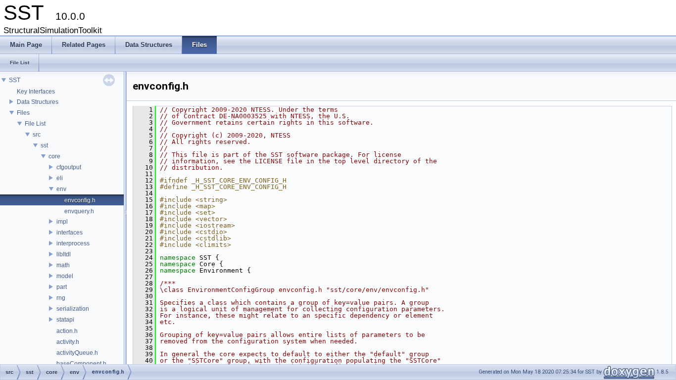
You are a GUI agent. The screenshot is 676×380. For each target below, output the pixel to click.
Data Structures (37, 101)
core (54, 156)
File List (35, 123)
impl (62, 221)
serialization (72, 308)
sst (44, 145)
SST (14, 80)
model (64, 276)
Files (23, 112)
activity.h (67, 341)
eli (59, 178)
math (63, 265)
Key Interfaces (36, 91)
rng (60, 297)
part (61, 287)
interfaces (69, 232)
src (37, 134)
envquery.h (79, 211)
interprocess (73, 243)
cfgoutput (68, 167)
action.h (67, 331)
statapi (65, 319)
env (61, 189)
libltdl (63, 254)
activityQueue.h (77, 352)
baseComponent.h (81, 363)
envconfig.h (80, 200)
